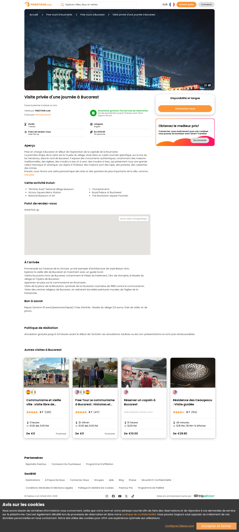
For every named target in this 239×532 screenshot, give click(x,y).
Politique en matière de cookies (96, 487)
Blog (121, 480)
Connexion (206, 4)
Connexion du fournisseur (66, 464)
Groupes (99, 480)
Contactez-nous (185, 108)
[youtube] (120, 496)
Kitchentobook (43, 114)
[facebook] (113, 496)
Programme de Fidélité (151, 487)
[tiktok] (133, 496)
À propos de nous (55, 480)
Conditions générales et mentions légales (49, 487)
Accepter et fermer (216, 526)
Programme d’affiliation (99, 464)
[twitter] (126, 496)
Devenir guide (186, 4)
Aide (111, 480)
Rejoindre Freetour (36, 464)
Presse (132, 480)
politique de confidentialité (139, 514)
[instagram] (107, 496)
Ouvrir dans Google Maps (133, 218)
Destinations (33, 480)
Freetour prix (126, 487)
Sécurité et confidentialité (156, 480)
